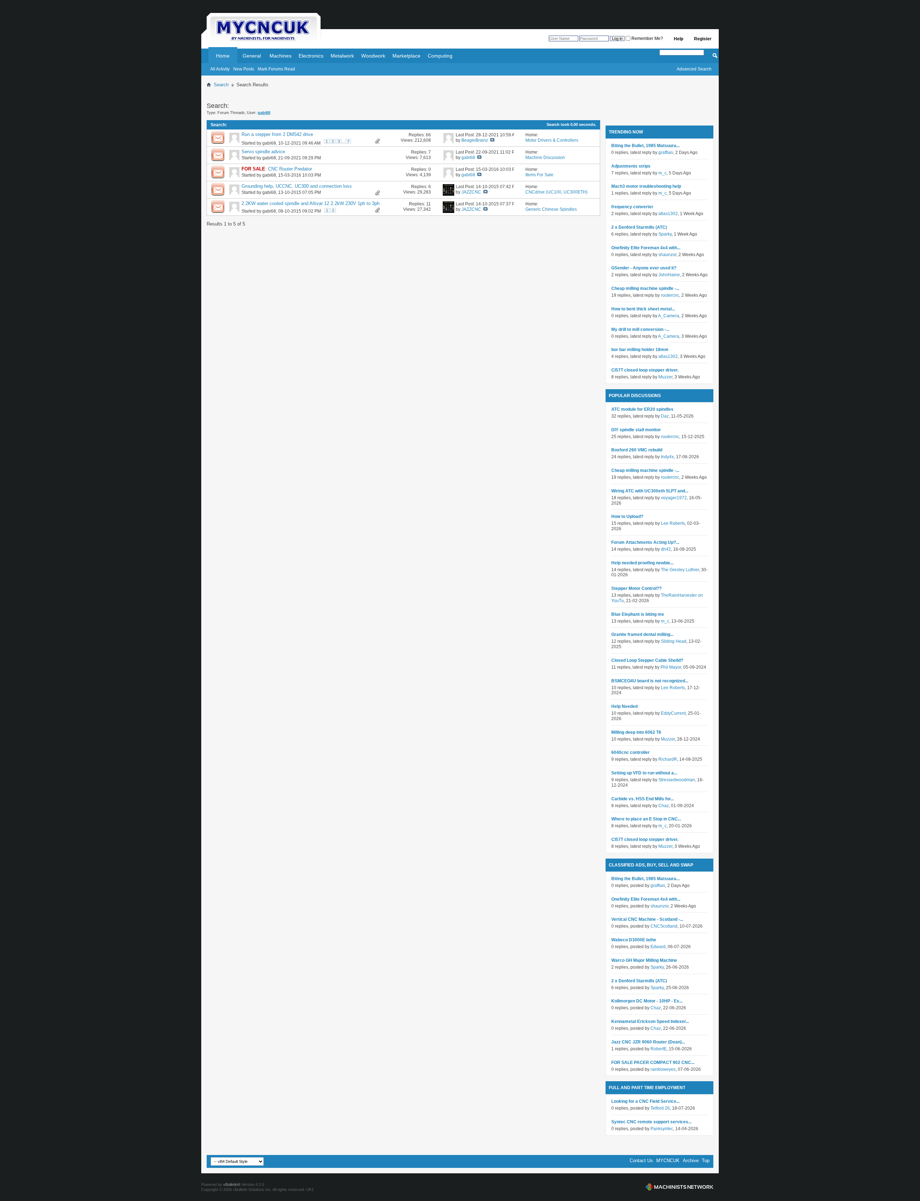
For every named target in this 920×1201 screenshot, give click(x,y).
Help (678, 38)
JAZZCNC (471, 192)
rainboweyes (663, 1069)
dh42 (666, 549)
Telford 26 (660, 1108)
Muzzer (665, 376)
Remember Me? (646, 38)
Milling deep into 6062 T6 (636, 732)
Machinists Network (679, 1187)
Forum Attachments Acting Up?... (645, 542)
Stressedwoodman (676, 779)
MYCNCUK (668, 1160)
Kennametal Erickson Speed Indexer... (650, 1021)
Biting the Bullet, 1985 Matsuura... (645, 145)
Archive (691, 1160)
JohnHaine (669, 274)
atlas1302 (668, 213)
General (252, 56)
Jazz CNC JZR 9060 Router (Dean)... (648, 1042)
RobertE (658, 1048)
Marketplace (406, 56)
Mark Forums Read (276, 69)
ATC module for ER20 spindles (642, 409)
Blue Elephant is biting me (637, 614)
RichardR (667, 759)
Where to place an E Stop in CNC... (646, 819)
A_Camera (668, 315)
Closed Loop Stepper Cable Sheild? (647, 660)
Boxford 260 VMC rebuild (636, 449)
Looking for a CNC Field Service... (645, 1101)
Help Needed (624, 706)
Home (223, 56)
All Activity (220, 69)
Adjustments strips (630, 166)
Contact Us (641, 1160)
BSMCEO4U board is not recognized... (649, 680)
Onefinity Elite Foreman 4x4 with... (645, 247)
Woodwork (373, 56)
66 (428, 134)
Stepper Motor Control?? (636, 588)
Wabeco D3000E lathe (633, 939)
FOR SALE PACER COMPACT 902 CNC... (652, 1062)
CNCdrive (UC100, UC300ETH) (556, 192)
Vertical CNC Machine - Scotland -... (647, 919)
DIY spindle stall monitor (636, 429)
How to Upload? (627, 516)
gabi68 (269, 142)
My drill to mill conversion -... (640, 329)
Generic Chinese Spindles (551, 209)
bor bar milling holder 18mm (639, 349)
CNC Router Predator (290, 169)
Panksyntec (661, 1128)
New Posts (243, 69)
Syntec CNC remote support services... (651, 1121)
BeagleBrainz (474, 140)
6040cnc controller (630, 752)
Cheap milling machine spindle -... (645, 288)
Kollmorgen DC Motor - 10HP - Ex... (646, 1001)
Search (221, 84)
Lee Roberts (673, 523)
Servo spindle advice (263, 151)
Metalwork (342, 56)
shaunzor (667, 254)
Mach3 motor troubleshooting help (646, 186)
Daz (665, 416)
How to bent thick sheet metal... (643, 308)
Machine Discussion (545, 157)
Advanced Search (694, 69)
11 (428, 203)
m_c (662, 173)
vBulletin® (231, 1184)
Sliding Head (673, 641)
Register (703, 38)
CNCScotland (663, 926)
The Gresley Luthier (680, 569)
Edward (658, 946)
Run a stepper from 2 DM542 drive (277, 134)
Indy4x (667, 456)
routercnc (670, 295)
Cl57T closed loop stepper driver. (644, 370)
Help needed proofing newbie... (642, 562)
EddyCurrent (673, 713)
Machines (280, 56)
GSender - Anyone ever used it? (643, 267)
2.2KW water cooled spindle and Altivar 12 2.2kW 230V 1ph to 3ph (311, 203)
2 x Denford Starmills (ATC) (639, 227)
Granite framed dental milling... (642, 634)
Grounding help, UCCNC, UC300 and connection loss (297, 186)
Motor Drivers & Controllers (551, 140)
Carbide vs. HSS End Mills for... (642, 798)
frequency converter (632, 206)
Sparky (665, 234)
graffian (665, 152)
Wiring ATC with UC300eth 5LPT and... (649, 490)
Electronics (311, 56)
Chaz (663, 805)
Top (705, 1160)
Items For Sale (539, 174)
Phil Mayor (671, 667)
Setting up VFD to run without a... (644, 772)
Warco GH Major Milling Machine (644, 960)
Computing (440, 56)
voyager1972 (674, 497)
